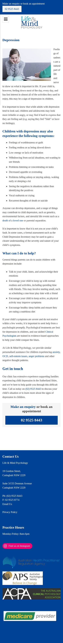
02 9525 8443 (12, 9)
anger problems (36, 356)
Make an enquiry (23, 407)
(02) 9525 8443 (33, 388)
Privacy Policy (9, 512)
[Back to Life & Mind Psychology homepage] (31, 22)
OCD (5, 356)
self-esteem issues (18, 356)
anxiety (56, 352)
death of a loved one (12, 220)
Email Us (7, 504)
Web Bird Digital (23, 636)
